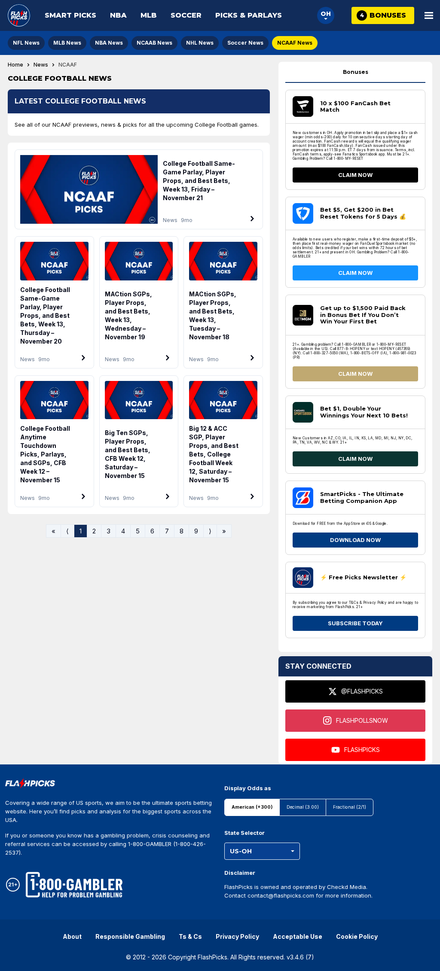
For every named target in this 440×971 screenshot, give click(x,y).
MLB (149, 15)
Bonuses (355, 72)
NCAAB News (154, 43)
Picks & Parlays (248, 15)
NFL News (26, 43)
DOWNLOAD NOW (355, 539)
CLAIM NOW (355, 174)
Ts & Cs (190, 936)
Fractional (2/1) (349, 807)
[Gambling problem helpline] (74, 885)
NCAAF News (294, 43)
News (41, 65)
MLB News (67, 43)
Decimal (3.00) (303, 807)
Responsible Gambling (130, 936)
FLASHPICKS (362, 749)
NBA (118, 15)
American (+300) (252, 807)
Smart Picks (70, 15)
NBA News (109, 43)
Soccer (186, 15)
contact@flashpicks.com (281, 895)
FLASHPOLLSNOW (362, 720)
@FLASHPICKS (362, 691)
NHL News (200, 43)
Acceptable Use (297, 936)
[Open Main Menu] (429, 15)
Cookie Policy (357, 936)
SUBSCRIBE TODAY (355, 623)
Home (15, 65)
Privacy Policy (237, 936)
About (72, 936)
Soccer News (245, 43)
